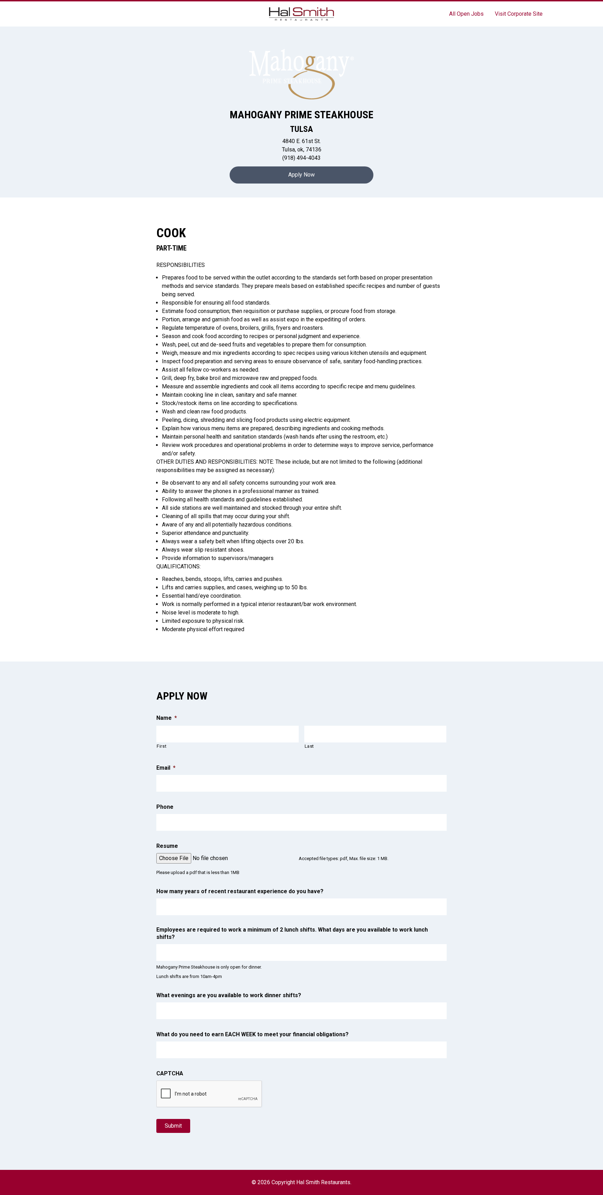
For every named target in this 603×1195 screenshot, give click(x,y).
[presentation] (209, 1094)
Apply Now (301, 174)
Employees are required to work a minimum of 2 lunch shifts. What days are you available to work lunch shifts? (292, 933)
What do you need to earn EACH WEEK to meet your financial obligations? (252, 1034)
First (161, 746)
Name (166, 718)
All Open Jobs (466, 13)
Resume (167, 846)
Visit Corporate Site (519, 13)
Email (166, 767)
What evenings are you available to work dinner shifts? (228, 995)
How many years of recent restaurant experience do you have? (239, 891)
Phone (164, 807)
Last (309, 746)
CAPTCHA (169, 1073)
